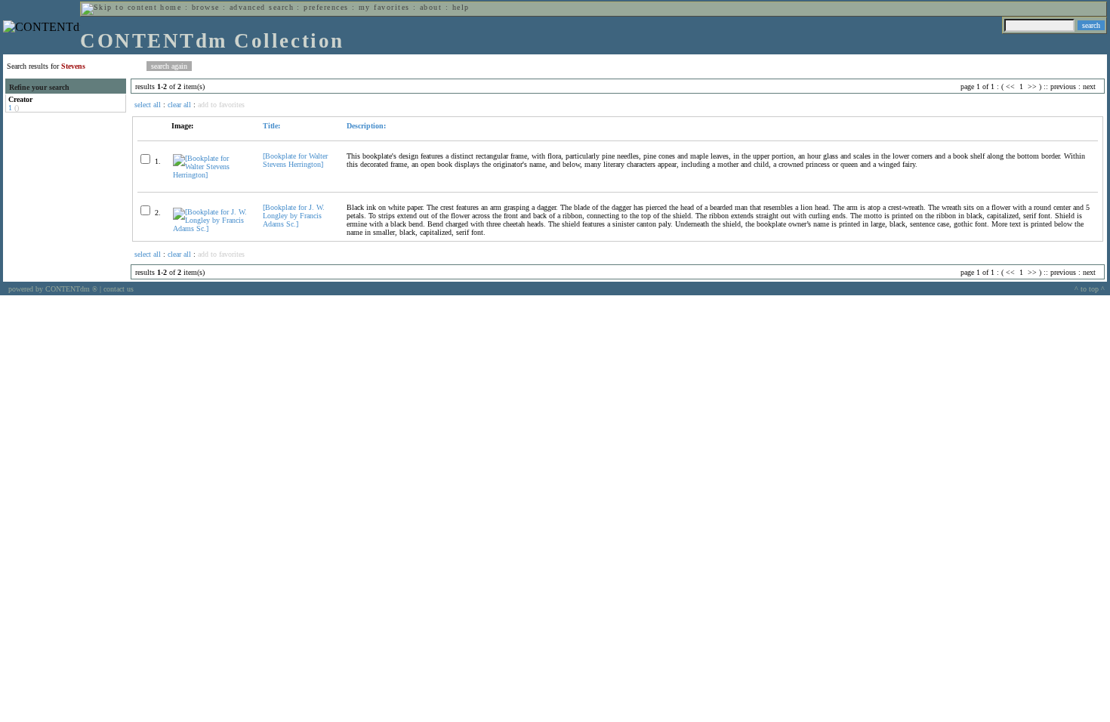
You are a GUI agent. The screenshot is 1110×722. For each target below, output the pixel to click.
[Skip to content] (119, 7)
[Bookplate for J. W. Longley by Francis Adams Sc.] (294, 215)
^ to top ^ (1090, 289)
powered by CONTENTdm (52, 289)
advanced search (262, 7)
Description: (366, 126)
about (431, 7)
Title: (271, 126)
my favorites (384, 7)
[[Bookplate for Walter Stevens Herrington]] (211, 175)
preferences (326, 7)
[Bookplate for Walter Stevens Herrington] (295, 160)
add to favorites (221, 104)
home (170, 7)
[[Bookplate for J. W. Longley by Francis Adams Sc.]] (211, 228)
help (461, 7)
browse (206, 7)
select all (147, 104)
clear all (179, 104)
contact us (118, 289)
